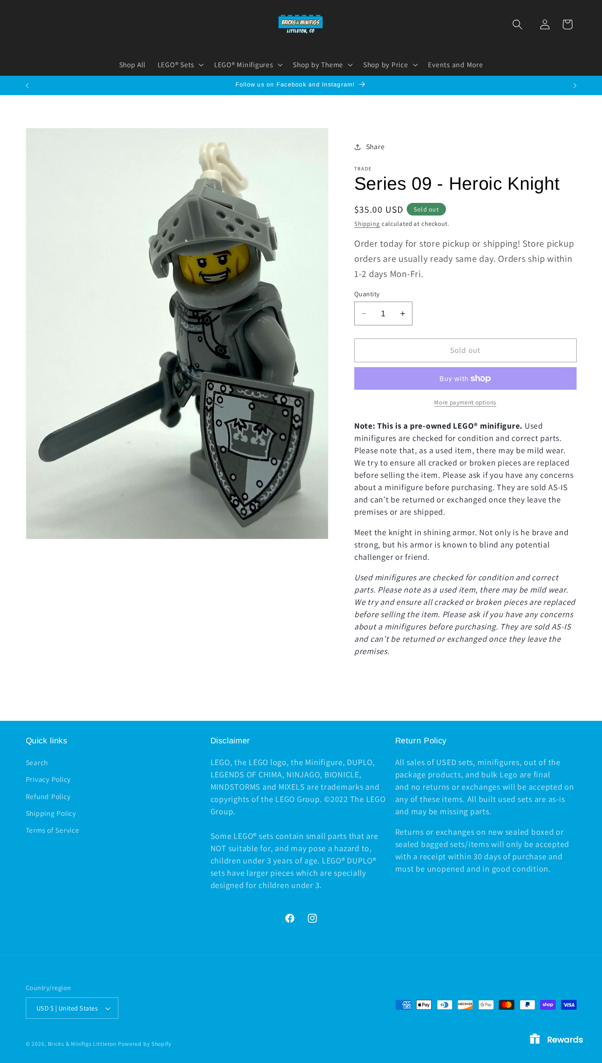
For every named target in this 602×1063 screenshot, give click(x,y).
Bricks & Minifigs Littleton (82, 1043)
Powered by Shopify (144, 1043)
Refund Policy (48, 796)
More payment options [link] (465, 402)
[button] (517, 24)
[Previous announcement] (27, 85)
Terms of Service (52, 830)
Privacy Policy (48, 779)
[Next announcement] (575, 85)
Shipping (367, 223)
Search (37, 762)
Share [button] (375, 146)
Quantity (367, 293)
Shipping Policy (51, 813)
